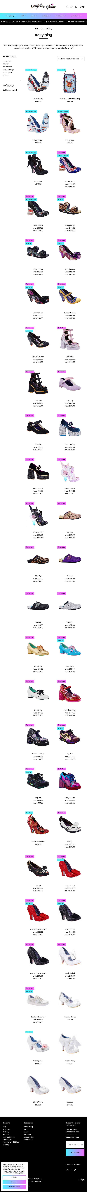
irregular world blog (11, 1142)
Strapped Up (70, 225)
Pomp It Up (70, 140)
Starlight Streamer (38, 1017)
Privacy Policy (19, 1173)
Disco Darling (70, 444)
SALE (22, 16)
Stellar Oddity (70, 488)
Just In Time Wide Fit (38, 929)
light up (5, 75)
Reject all (14, 1182)
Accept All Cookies (14, 1187)
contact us (7, 1139)
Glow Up (70, 532)
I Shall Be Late (38, 99)
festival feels (7, 67)
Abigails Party (70, 1061)
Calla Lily (70, 400)
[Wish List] (71, 7)
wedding (45, 16)
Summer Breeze (70, 1017)
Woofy (69, 841)
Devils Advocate (38, 841)
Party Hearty (70, 798)
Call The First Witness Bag (70, 99)
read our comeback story (61, 22)
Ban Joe (70, 1102)
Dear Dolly (38, 666)
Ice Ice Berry (70, 181)
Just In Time (70, 885)
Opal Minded (70, 973)
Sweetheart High (70, 710)
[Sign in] (76, 7)
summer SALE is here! (37, 22)
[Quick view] (49, 71)
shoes (33, 16)
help (4, 1127)
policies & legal (9, 1137)
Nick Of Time (38, 1102)
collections (75, 16)
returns (6, 1134)
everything (10, 16)
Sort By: (61, 59)
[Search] (67, 7)
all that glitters (8, 72)
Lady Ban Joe (70, 269)
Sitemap (6, 1144)
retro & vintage (8, 70)
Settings (14, 1177)
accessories (60, 16)
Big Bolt (70, 754)
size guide (7, 1129)
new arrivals (7, 61)
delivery (6, 1132)
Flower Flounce (70, 313)
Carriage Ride (38, 1061)
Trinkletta (70, 357)
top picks (6, 64)
